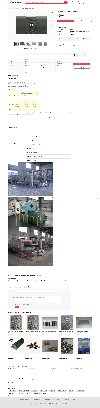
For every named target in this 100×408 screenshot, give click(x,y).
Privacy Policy (67, 403)
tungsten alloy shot (74, 372)
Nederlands (52, 400)
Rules (91, 5)
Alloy (21, 385)
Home (9, 8)
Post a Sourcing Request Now (40, 307)
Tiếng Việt (76, 400)
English (23, 400)
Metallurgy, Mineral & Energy (16, 8)
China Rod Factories (43, 390)
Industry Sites (57, 399)
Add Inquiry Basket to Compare (31, 48)
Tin (16, 385)
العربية (56, 400)
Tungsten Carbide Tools (50, 385)
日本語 (63, 400)
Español (26, 400)
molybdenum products (33, 372)
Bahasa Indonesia (82, 400)
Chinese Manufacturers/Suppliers (36, 399)
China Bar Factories (12, 390)
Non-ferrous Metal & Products (26, 8)
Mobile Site (75, 399)
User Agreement (56, 403)
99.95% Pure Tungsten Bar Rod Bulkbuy (39, 393)
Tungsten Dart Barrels (28, 385)
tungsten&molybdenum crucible (76, 368)
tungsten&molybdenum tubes (13, 370)
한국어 (59, 400)
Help (71, 5)
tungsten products (32, 370)
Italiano (44, 400)
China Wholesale (45, 399)
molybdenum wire (53, 370)
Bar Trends (27, 393)
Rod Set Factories (34, 390)
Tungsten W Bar (71, 390)
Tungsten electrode (53, 372)
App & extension (77, 5)
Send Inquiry (65, 20)
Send (17, 307)
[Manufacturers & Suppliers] (14, 2)
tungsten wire (31, 368)
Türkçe (73, 400)
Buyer (65, 5)
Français (35, 400)
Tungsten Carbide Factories (24, 390)
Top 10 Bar (21, 393)
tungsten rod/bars (11, 368)
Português (30, 400)
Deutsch (48, 400)
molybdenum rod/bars (75, 370)
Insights (79, 399)
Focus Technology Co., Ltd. (42, 403)
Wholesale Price (51, 399)
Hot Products (22, 399)
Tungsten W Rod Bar (13, 393)
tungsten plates (53, 368)
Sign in (90, 3)
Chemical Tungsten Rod (62, 390)
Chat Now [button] (84, 20)
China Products (27, 399)
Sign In (59, 45)
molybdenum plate (11, 372)
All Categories (12, 5)
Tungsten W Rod (52, 390)
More (9, 395)
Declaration (62, 403)
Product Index (70, 399)
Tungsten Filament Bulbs (38, 385)
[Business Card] (90, 59)
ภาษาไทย (68, 400)
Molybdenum (11, 385)
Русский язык (40, 400)
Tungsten (33, 8)
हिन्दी (65, 400)
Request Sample (78, 24)
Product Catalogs (24, 366)
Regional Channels (64, 399)
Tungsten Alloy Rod (80, 390)
